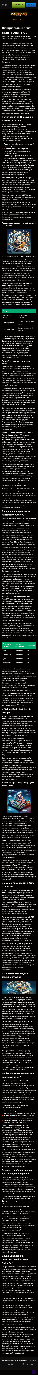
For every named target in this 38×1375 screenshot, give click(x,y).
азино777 (20, 48)
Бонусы (23, 20)
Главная (15, 20)
